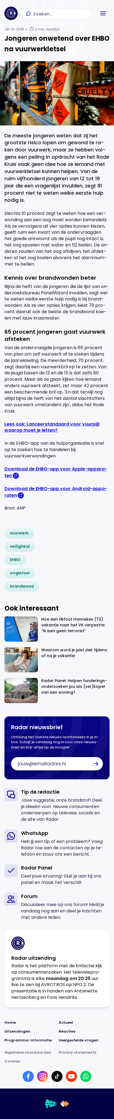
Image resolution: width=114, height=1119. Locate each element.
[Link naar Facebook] (28, 1076)
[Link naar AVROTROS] (51, 1103)
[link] (19, 533)
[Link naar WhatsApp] (85, 1076)
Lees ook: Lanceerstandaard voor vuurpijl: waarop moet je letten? (52, 427)
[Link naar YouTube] (71, 1076)
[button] (103, 13)
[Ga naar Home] (11, 13)
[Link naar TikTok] (57, 1076)
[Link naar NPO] (64, 1103)
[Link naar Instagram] (42, 1076)
